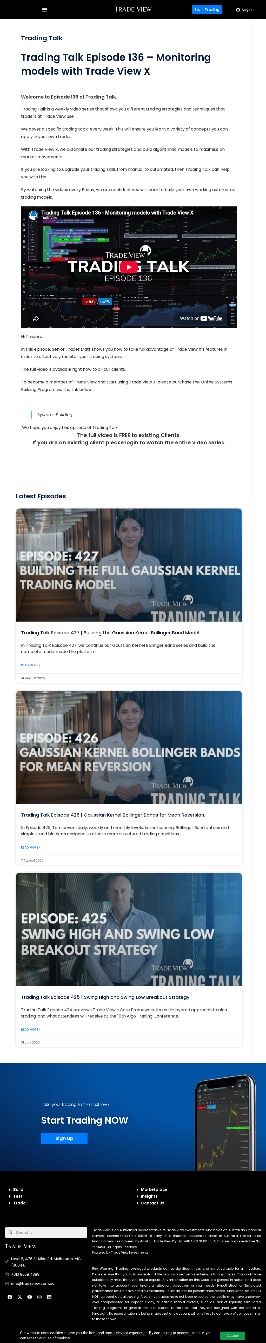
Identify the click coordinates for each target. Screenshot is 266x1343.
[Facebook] (10, 1297)
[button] (44, 9)
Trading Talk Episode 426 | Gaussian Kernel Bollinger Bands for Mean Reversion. (113, 815)
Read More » (31, 665)
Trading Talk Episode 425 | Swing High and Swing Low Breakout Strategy (105, 997)
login (131, 442)
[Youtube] (29, 1297)
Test (18, 1196)
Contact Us (152, 1203)
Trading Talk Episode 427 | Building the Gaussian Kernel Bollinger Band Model (110, 632)
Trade (19, 1203)
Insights (149, 1196)
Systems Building (54, 415)
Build (18, 1189)
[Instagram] (39, 1297)
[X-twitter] (19, 1297)
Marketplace (154, 1189)
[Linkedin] (49, 1297)
